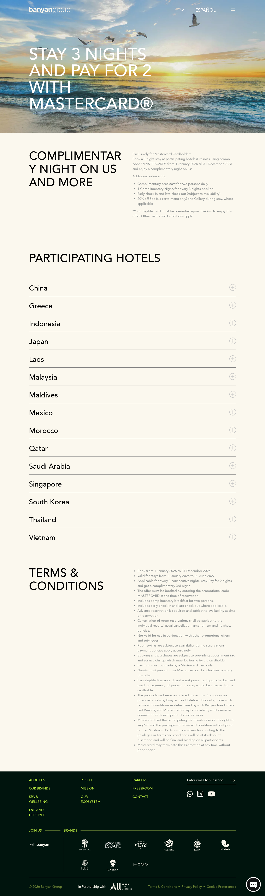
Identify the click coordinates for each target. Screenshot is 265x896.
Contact (140, 796)
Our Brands (39, 788)
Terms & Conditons (162, 886)
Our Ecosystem (91, 799)
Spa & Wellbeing (38, 799)
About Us (37, 780)
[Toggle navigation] (233, 10)
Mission (88, 788)
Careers (139, 780)
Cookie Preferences (221, 886)
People (87, 780)
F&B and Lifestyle (37, 812)
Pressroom (142, 788)
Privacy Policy (192, 886)
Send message (232, 780)
